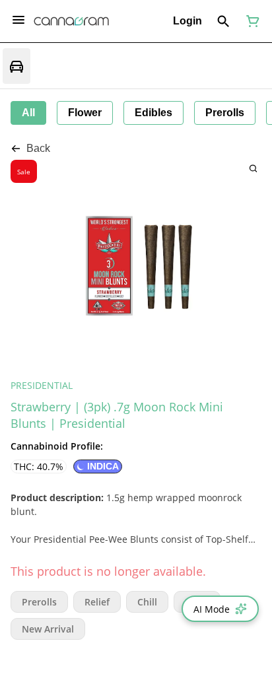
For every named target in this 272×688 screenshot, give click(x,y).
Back (38, 148)
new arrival (48, 629)
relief (97, 602)
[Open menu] (18, 20)
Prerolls (39, 602)
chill (147, 602)
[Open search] (223, 21)
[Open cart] (250, 21)
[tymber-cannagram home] (71, 21)
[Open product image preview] (253, 168)
